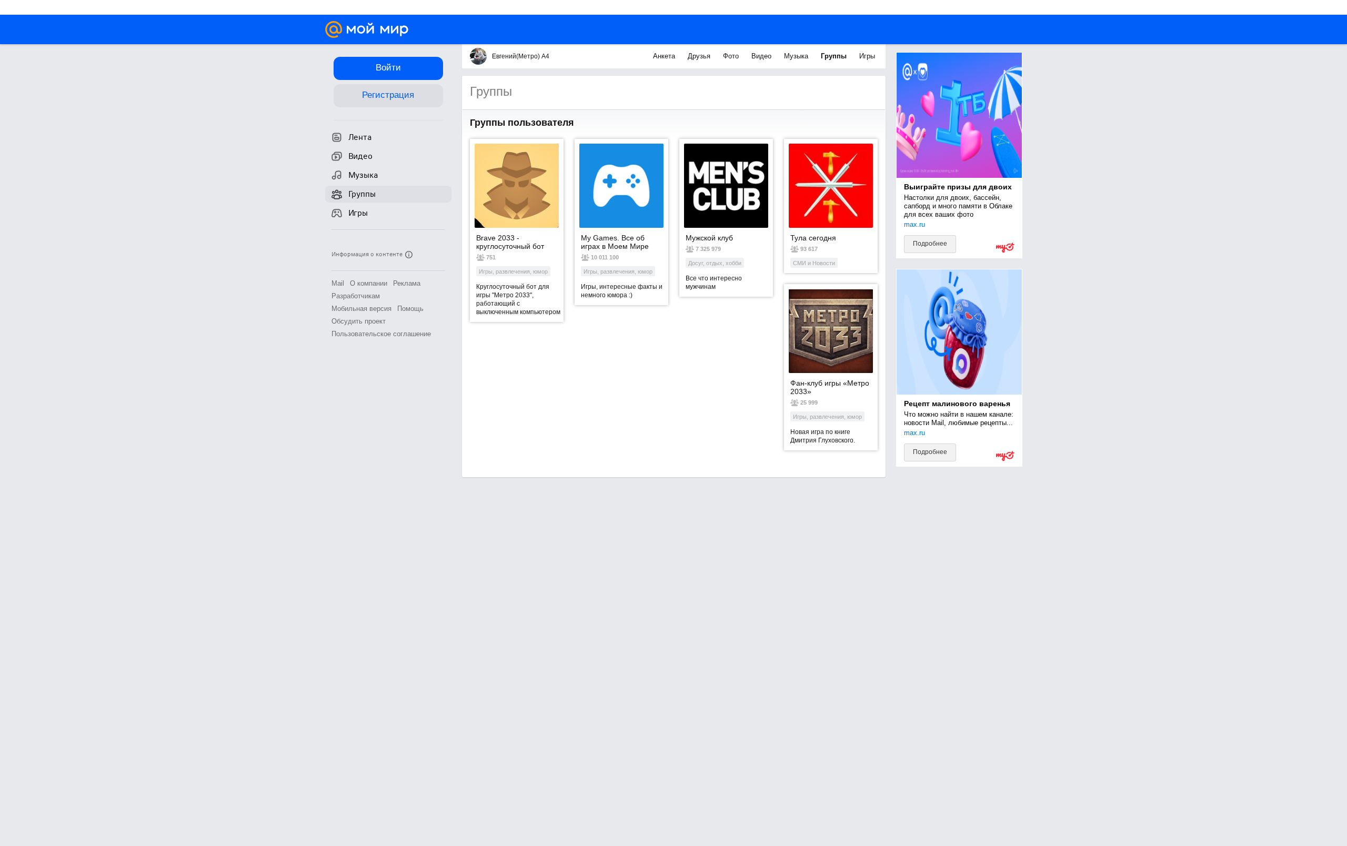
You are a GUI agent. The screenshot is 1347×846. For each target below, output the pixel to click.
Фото (732, 56)
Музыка (797, 56)
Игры (867, 56)
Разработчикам (355, 296)
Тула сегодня (813, 238)
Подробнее (930, 243)
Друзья (700, 56)
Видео (762, 56)
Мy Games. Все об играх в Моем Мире (615, 242)
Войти (388, 68)
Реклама (406, 283)
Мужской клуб (709, 238)
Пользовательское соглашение (381, 334)
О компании (368, 283)
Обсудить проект (358, 321)
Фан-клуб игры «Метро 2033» (829, 387)
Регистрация (388, 95)
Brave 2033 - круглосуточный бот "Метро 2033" (510, 242)
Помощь (410, 309)
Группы (835, 56)
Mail (337, 283)
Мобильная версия (361, 309)
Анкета (665, 56)
